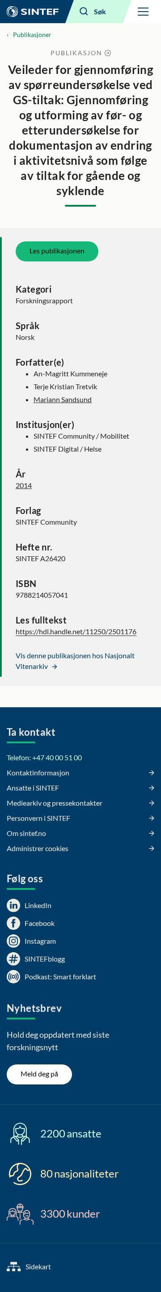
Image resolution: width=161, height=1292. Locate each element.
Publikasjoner (32, 34)
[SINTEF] (32, 11)
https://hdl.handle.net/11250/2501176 (76, 631)
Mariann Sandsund (63, 399)
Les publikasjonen (57, 250)
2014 (24, 485)
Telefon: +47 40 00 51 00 (44, 757)
